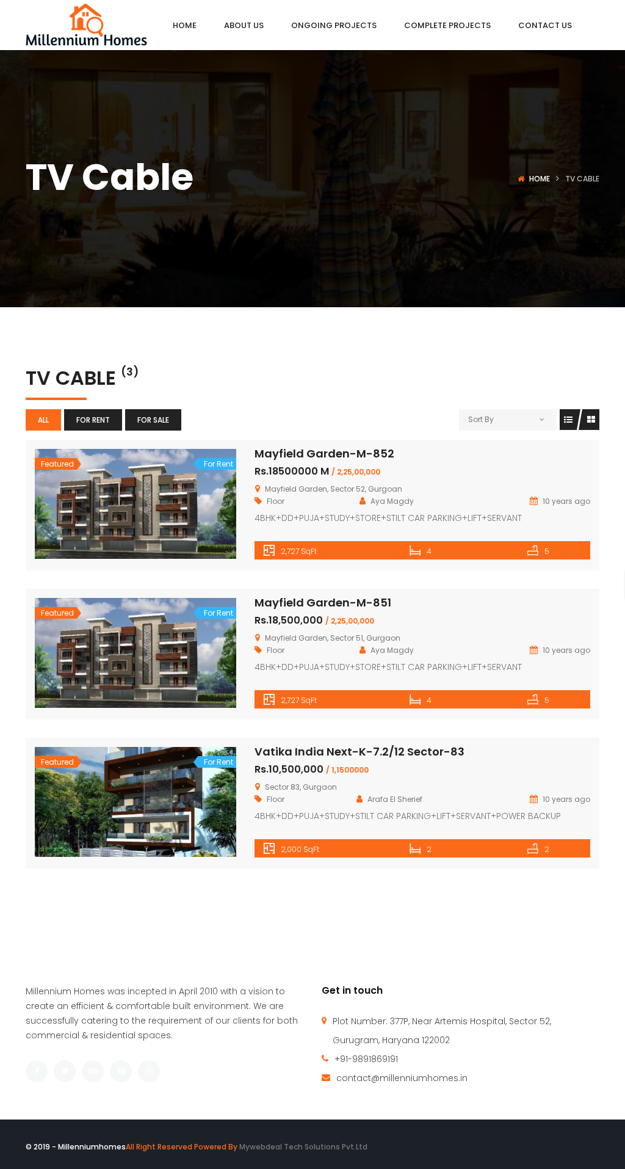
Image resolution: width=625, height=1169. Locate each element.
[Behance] (93, 1071)
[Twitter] (65, 1071)
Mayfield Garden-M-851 (323, 602)
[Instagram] (149, 1071)
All (43, 420)
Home (539, 178)
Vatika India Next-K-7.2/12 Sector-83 (359, 751)
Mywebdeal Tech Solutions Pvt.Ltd (303, 1147)
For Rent (93, 420)
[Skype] (121, 1071)
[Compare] (162, 503)
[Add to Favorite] (135, 503)
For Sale (153, 420)
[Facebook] (37, 1071)
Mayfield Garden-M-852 (324, 453)
